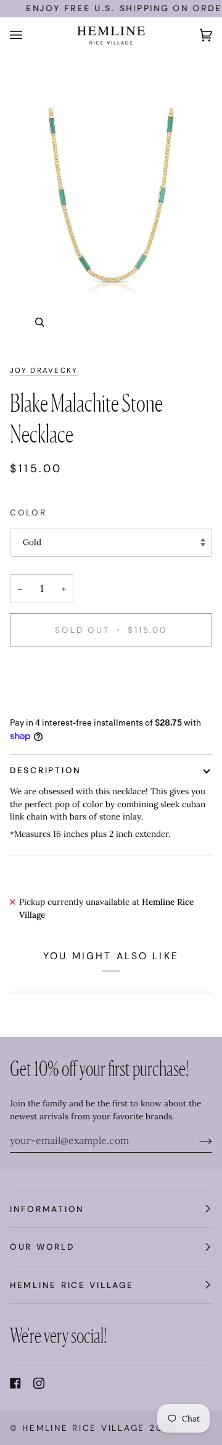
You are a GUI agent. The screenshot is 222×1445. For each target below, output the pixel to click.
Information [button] (47, 1208)
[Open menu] (28, 35)
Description (45, 770)
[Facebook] (15, 1383)
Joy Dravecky (44, 370)
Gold (32, 542)
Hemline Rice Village (83, 1427)
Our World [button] (42, 1246)
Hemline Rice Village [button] (72, 1284)
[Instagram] (38, 1383)
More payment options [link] (53, 704)
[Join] (195, 1140)
